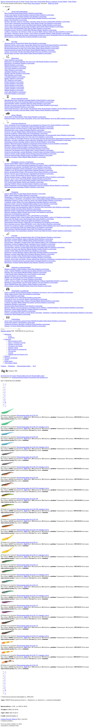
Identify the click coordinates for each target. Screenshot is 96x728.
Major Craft (44, 242)
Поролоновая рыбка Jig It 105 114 (27, 585)
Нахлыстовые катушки (11, 53)
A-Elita (49, 21)
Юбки (21, 195)
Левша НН (36, 128)
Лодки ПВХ (8, 117)
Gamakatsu (27, 100)
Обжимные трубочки (11, 142)
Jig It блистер (5, 376)
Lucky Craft (20, 126)
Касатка (30, 271)
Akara (11, 20)
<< (5, 384)
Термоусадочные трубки (12, 153)
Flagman (26, 16)
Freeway (25, 128)
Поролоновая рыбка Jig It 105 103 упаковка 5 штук (33, 467)
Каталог (8, 719)
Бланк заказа (8, 361)
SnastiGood (14, 209)
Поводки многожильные (48, 138)
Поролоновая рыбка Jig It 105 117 (27, 645)
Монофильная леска (10, 100)
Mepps (12, 193)
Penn (30, 43)
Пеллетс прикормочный (32, 173)
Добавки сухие (9, 170)
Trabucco (46, 31)
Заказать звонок (6, 331)
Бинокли (7, 311)
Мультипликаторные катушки (14, 48)
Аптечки (7, 296)
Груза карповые (34, 125)
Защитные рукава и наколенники (67, 312)
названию (15, 377)
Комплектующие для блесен (13, 204)
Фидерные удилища (10, 239)
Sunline (17, 103)
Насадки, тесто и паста (11, 178)
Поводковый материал (63, 138)
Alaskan (11, 294)
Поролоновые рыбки (11, 222)
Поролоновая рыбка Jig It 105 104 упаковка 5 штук (33, 488)
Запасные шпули (9, 43)
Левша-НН (24, 224)
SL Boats (15, 117)
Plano (33, 269)
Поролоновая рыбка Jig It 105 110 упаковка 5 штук (33, 529)
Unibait (25, 170)
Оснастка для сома (10, 132)
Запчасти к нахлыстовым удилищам (30, 261)
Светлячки (46, 152)
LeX (37, 227)
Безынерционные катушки (13, 50)
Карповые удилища (10, 244)
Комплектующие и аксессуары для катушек (18, 45)
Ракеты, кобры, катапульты (13, 180)
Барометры (8, 304)
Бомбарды (7, 145)
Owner (45, 140)
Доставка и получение (15, 346)
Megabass (34, 30)
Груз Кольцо (43, 125)
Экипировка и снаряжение (20, 291)
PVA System (8, 182)
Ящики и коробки (10, 269)
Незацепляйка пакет (38, 376)
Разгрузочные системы (11, 286)
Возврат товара (13, 347)
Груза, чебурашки (10, 125)
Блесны (6, 193)
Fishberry (14, 184)
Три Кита (19, 30)
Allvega (40, 172)
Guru (31, 16)
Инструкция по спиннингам (17, 349)
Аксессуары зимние (10, 15)
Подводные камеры (10, 322)
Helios (33, 227)
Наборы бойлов (49, 185)
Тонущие (20, 185)
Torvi (24, 294)
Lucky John (35, 61)
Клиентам (7, 339)
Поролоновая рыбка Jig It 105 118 (27, 665)
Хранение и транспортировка (20, 267)
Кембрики (29, 152)
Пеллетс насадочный (17, 173)
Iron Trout (30, 133)
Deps (35, 286)
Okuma (18, 43)
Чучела (18, 292)
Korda (30, 18)
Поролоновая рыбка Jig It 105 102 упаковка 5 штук (33, 447)
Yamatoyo (31, 102)
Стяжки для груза (10, 279)
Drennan (35, 240)
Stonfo (21, 13)
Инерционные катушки (12, 46)
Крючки (7, 143)
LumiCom (29, 197)
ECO (30, 145)
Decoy (23, 150)
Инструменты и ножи (11, 37)
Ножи (21, 37)
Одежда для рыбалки (11, 312)
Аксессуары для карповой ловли (14, 25)
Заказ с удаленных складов (16, 342)
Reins (60, 35)
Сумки (6, 274)
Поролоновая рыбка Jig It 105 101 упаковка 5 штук (33, 427)
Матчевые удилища (10, 240)
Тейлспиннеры (9, 229)
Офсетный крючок (16, 143)
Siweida (20, 15)
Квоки (6, 20)
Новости (7, 356)
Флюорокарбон (9, 103)
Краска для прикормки (11, 172)
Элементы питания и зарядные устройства (18, 324)
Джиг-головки (9, 137)
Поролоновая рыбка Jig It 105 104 (27, 477)
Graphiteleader (53, 242)
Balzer (42, 105)
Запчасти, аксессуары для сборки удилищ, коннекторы (21, 259)
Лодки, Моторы (16, 115)
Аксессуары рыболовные (19, 11)
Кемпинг (7, 307)
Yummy (54, 230)
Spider (38, 197)
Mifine (29, 157)
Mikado (6, 90)
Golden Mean (27, 30)
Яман (38, 15)
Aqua (42, 204)
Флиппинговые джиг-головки (14, 130)
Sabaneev (49, 33)
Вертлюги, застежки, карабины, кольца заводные (20, 140)
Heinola (21, 306)
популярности (25, 377)
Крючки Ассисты (48, 143)
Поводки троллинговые (32, 138)
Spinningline (20, 28)
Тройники (25, 143)
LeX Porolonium (36, 222)
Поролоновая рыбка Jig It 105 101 (27, 415)
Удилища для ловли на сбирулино (15, 257)
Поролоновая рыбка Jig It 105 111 (27, 542)
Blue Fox (17, 193)
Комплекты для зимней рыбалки (14, 61)
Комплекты (15, 58)
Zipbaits (17, 215)
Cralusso (21, 16)
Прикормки (8, 168)
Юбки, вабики (9, 195)
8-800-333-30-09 (53, 3)
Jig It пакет (12, 376)
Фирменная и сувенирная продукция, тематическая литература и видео (27, 35)
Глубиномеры (8, 16)
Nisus (34, 324)
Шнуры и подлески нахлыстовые (15, 105)
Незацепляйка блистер (24, 376)
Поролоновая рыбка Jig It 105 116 (27, 625)
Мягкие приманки (10, 217)
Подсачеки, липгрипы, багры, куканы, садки (18, 33)
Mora (13, 306)
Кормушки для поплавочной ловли (49, 135)
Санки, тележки (9, 271)
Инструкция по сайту (15, 341)
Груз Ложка (51, 125)
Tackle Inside (41, 1)
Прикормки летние (31, 168)
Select (32, 150)
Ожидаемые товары (10, 363)
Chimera (29, 132)
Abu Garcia (41, 45)
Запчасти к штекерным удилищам (51, 259)
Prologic (39, 25)
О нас (10, 336)
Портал (3, 1)
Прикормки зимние (18, 168)
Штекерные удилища (11, 262)
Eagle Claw (38, 51)
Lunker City (52, 217)
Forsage (6, 83)
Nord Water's (25, 205)
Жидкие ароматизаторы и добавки (15, 177)
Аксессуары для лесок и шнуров (14, 110)
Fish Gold (13, 28)
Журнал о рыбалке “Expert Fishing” (56, 1)
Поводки (7, 138)
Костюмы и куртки (24, 312)
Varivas (37, 102)
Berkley (25, 13)
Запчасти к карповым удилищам (72, 259)
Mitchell (37, 50)
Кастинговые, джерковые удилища (15, 242)
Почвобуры (8, 314)
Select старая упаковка (24, 217)
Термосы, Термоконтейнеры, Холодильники (55, 307)
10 (5, 402)
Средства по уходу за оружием (49, 292)
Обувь (6, 294)
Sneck (50, 140)
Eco (31, 250)
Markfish (52, 165)
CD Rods (38, 237)
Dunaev (21, 172)
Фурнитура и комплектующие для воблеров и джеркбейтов (23, 225)
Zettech (31, 126)
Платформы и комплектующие (14, 301)
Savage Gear (43, 23)
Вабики (16, 195)
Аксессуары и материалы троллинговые (17, 23)
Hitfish (28, 150)
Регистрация (36, 3)
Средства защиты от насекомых (26, 307)
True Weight (39, 200)
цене (19, 377)
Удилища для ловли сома (12, 249)
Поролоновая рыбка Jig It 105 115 (27, 605)
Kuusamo (30, 219)
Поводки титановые (17, 138)
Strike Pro (30, 103)
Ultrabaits (36, 170)
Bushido (39, 18)
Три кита (43, 21)
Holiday (30, 272)
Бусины (40, 152)
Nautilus (44, 25)
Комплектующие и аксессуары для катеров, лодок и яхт (22, 118)
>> (5, 406)
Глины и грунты (9, 175)
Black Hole (29, 247)
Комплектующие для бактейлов (14, 210)
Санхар (32, 200)
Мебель (13, 307)
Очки (6, 297)
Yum (23, 167)
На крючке (39, 165)
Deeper (49, 321)
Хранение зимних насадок (12, 276)
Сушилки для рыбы (10, 302)
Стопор (35, 152)
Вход (29, 3)
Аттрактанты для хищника (13, 167)
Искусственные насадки (12, 224)
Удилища (14, 235)
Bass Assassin (35, 217)
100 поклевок (18, 170)
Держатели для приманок (12, 150)
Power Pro (18, 102)
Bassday (26, 126)
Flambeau (24, 269)
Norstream (21, 100)
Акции (6, 359)
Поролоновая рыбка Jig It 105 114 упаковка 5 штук (33, 595)
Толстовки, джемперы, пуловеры (46, 312)
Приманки (14, 192)
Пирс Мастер (28, 28)
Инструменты (27, 37)
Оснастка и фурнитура (18, 123)
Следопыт (24, 271)
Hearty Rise (52, 207)
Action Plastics (44, 217)
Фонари (7, 326)
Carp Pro (59, 108)
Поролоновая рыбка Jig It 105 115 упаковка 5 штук (33, 615)
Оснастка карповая (10, 148)
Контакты (11, 337)
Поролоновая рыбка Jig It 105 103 (27, 457)
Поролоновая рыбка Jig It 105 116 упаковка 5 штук (33, 636)
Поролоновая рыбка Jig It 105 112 (27, 565)
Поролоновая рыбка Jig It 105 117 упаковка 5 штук (33, 655)
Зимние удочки (9, 250)
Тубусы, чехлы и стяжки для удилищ (16, 281)
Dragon (35, 53)
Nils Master (23, 193)
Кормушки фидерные (19, 135)
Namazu (22, 46)
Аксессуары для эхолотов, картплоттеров (17, 321)
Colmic (32, 110)
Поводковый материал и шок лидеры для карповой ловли (23, 108)
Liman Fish (32, 15)
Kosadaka (11, 13)
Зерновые (7, 184)
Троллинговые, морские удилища (15, 247)
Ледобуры (7, 306)
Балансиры (8, 219)
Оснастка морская (10, 155)
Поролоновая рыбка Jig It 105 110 (27, 519)
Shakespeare (8, 66)
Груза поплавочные (22, 125)
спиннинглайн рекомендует (39, 377)
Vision (38, 26)
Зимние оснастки (10, 128)
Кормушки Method (32, 135)
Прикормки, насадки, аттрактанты (22, 162)
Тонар (38, 21)
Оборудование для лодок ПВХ (50, 118)
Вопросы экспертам (10, 358)
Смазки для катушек (11, 51)
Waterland (26, 204)
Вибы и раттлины (10, 220)
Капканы (24, 292)
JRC (5, 80)
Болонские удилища (10, 252)
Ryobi (22, 43)
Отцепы (7, 28)
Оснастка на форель (10, 133)
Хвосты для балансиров (12, 227)
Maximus (70, 35)
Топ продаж (12, 351)
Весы (6, 13)
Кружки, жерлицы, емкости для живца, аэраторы (20, 21)
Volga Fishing (72, 1)
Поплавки (7, 147)
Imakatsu (48, 198)
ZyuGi (37, 137)
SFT (35, 167)
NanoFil (6, 107)
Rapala (17, 13)
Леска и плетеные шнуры (19, 98)
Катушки (14, 41)
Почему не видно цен (15, 344)
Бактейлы (7, 209)
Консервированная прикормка (14, 187)
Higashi (6, 73)
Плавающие (13, 185)
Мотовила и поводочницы (12, 282)
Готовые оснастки (10, 126)
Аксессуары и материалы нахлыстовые (17, 26)
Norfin (16, 294)
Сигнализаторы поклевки (12, 18)
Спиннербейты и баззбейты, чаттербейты (17, 198)
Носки (33, 312)
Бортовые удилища (10, 256)
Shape (34, 197)
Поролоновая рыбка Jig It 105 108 (27, 498)
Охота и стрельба (9, 292)
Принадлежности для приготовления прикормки (20, 165)
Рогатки (7, 163)
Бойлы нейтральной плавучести (33, 185)
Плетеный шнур (9, 102)
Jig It (13, 214)
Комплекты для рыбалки (12, 63)
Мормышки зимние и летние (13, 200)
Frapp (20, 209)
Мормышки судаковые (11, 197)
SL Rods (21, 1)
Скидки (10, 353)
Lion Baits (29, 25)
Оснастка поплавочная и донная (14, 152)
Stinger (34, 18)
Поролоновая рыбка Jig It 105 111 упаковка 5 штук (33, 555)
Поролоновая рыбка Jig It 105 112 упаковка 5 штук (33, 574)
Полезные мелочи (10, 30)
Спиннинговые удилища (12, 237)
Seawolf (54, 140)
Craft (19, 322)
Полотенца (8, 309)
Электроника (15, 319)
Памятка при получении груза (18, 354)
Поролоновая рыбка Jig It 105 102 (27, 437)
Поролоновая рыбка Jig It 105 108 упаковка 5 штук (33, 509)
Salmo (51, 31)
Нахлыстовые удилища (11, 245)
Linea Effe (7, 93)
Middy (41, 31)
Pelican (30, 170)
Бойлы (6, 185)
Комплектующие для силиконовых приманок (19, 230)
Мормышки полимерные (12, 205)
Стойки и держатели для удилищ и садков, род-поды (21, 31)
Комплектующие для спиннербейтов (16, 207)
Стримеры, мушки (10, 202)
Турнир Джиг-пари (31, 1)
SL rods (64, 35)
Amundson (7, 71)
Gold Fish (12, 73)
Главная (3, 719)
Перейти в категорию (35, 13)
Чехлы (6, 284)
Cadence (7, 88)
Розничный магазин (12, 1)
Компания (7, 334)
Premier (6, 82)
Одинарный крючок (35, 143)
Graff (31, 299)
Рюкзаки (7, 272)
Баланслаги (8, 214)
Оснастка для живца (11, 157)
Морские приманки (10, 212)
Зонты (38, 307)
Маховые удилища (10, 254)
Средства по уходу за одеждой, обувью (16, 299)
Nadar (29, 229)
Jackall (13, 215)
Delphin (19, 132)
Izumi (27, 220)
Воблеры (7, 215)
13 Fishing (7, 77)
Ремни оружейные (33, 292)
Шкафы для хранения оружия (13, 277)
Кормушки (7, 135)
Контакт (34, 132)
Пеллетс (7, 173)
